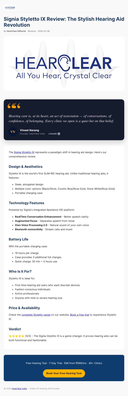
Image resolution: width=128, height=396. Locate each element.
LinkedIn (53, 133)
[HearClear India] (10, 7)
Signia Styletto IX (24, 152)
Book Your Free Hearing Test (64, 373)
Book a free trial (79, 314)
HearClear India (19, 388)
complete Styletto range (36, 314)
